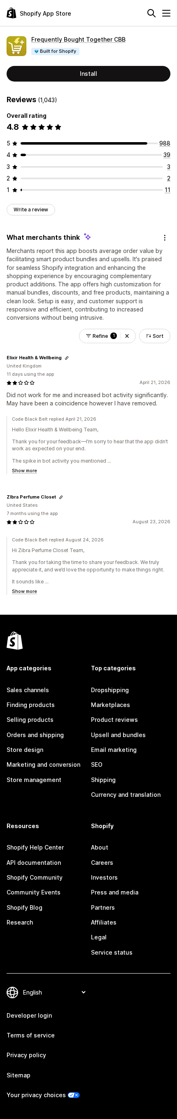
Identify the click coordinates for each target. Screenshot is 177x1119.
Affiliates (103, 922)
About (99, 847)
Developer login (29, 1015)
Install (88, 73)
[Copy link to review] (66, 358)
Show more (24, 470)
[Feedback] (164, 237)
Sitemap (18, 1075)
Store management (34, 779)
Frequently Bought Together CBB (78, 39)
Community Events (34, 892)
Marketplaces (110, 704)
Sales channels (28, 689)
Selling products (30, 719)
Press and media (114, 892)
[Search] (151, 13)
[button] (127, 336)
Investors (104, 877)
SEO (96, 764)
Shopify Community (35, 877)
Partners (103, 907)
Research (20, 922)
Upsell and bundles (118, 734)
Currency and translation (126, 794)
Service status (112, 952)
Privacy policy (26, 1054)
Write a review (31, 209)
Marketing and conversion (43, 764)
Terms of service (31, 1035)
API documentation (34, 862)
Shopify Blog (24, 907)
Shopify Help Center (35, 847)
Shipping (103, 779)
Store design (25, 749)
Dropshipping (110, 689)
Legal (99, 937)
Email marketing (114, 749)
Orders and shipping (35, 734)
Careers (102, 862)
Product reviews (114, 719)
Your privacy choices (36, 1094)
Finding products (31, 704)
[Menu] (166, 13)
